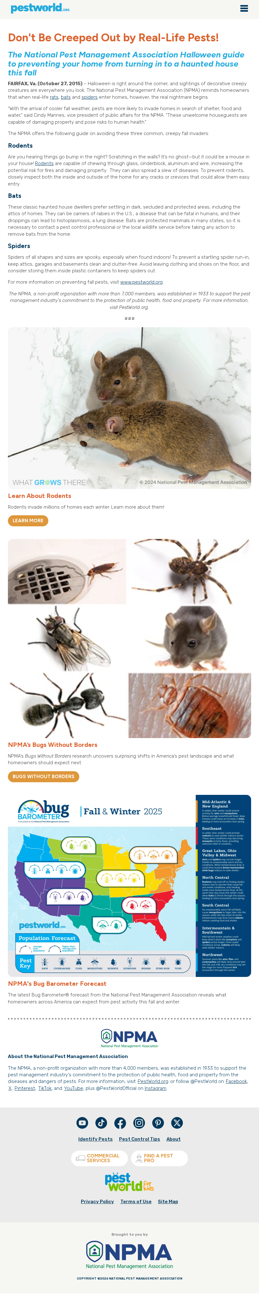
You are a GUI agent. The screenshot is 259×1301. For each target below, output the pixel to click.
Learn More (28, 520)
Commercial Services (103, 1158)
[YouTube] (82, 1127)
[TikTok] (101, 1127)
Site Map (168, 1201)
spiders (89, 97)
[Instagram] (139, 1123)
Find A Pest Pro (158, 1158)
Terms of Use (136, 1201)
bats (66, 97)
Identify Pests (95, 1139)
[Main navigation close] (244, 9)
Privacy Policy (97, 1201)
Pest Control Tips (139, 1139)
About (173, 1139)
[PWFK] (129, 1190)
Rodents (44, 163)
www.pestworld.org (141, 282)
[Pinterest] (158, 1127)
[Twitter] (177, 1123)
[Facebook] (120, 1127)
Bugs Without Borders (44, 776)
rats (54, 97)
